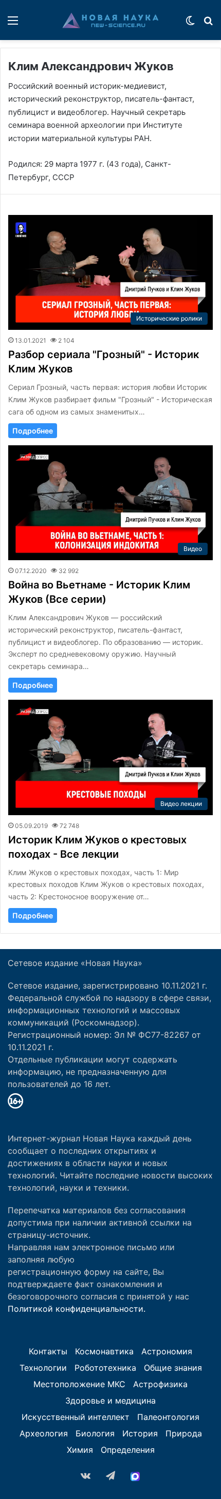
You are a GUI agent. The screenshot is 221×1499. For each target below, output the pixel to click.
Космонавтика (104, 1351)
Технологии (43, 1368)
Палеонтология (168, 1417)
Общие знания (173, 1368)
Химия (80, 1450)
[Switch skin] (190, 23)
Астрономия (166, 1351)
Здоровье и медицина (110, 1400)
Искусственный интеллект (76, 1417)
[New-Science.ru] (110, 20)
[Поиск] (208, 23)
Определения (128, 1450)
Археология (44, 1433)
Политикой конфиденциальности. (76, 1309)
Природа (183, 1433)
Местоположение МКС (79, 1384)
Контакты (48, 1351)
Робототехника (105, 1368)
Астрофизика (160, 1384)
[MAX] (135, 1476)
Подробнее (32, 430)
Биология (95, 1433)
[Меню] (13, 23)
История (140, 1433)
